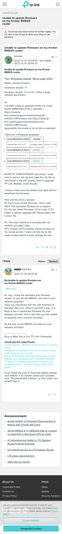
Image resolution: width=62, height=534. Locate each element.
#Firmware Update (21, 78)
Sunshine (26, 269)
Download (36, 150)
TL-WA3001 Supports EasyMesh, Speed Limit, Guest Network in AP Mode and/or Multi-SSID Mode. (29, 364)
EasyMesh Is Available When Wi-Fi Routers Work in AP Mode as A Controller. (30, 352)
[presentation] (8, 60)
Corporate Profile (11, 487)
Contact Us (8, 491)
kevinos (18, 56)
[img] (47, 247)
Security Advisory (50, 495)
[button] (4, 4)
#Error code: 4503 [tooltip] (43, 78)
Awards (45, 491)
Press (44, 481)
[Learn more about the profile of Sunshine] (9, 271)
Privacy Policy (9, 495)
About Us (8, 481)
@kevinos (11, 288)
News (44, 487)
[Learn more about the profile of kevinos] (9, 59)
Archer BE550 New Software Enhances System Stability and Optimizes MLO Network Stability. (30, 357)
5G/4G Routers (11, 13)
